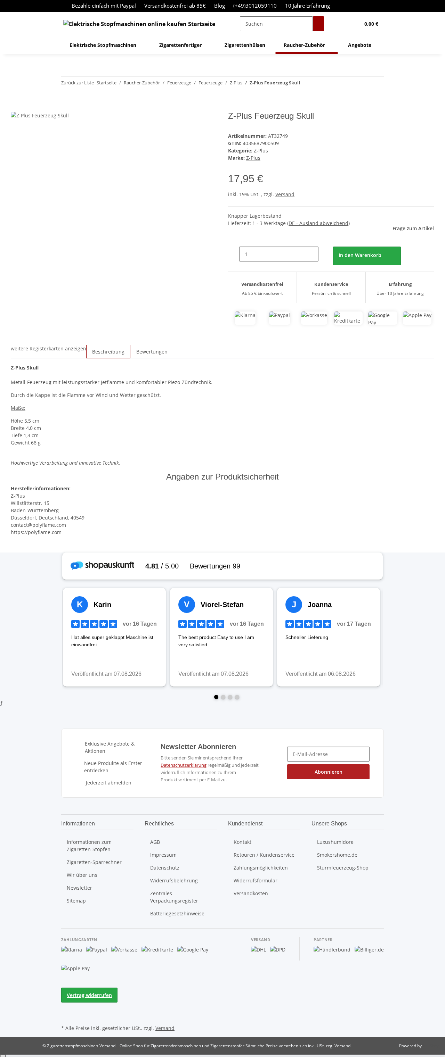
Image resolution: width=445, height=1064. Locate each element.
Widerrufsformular (255, 880)
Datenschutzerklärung (184, 765)
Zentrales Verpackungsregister (174, 897)
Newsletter (79, 887)
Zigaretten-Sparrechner (94, 862)
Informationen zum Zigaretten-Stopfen (89, 846)
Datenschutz (164, 867)
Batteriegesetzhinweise (177, 913)
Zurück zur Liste (77, 83)
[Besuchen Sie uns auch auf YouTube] (66, 1015)
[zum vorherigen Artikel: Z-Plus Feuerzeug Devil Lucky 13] (305, 84)
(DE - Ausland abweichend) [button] (318, 223)
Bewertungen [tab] (152, 351)
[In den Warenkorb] (16, 107)
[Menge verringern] (233, 254)
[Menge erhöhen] (324, 254)
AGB (155, 842)
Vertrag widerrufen (89, 995)
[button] (340, 24)
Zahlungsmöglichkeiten (261, 867)
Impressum (163, 854)
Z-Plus (261, 150)
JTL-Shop (431, 1046)
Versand (284, 194)
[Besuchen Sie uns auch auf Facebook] (66, 1007)
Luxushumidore (335, 842)
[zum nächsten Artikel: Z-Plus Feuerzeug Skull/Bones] (318, 84)
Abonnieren (328, 771)
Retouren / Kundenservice (264, 854)
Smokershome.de (337, 854)
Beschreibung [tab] (108, 351)
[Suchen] (318, 23)
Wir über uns (82, 875)
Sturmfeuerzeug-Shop (343, 867)
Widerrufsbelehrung (174, 880)
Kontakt (242, 842)
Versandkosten (251, 893)
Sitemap (76, 900)
